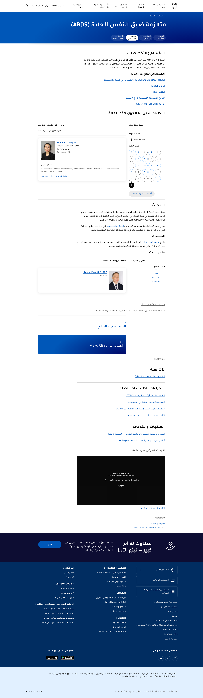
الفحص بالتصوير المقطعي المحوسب (146, 402)
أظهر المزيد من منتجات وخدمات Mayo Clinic (143, 441)
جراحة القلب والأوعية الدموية (150, 104)
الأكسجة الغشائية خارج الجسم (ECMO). (145, 396)
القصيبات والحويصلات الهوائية (150, 376)
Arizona (157, 270)
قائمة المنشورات (151, 242)
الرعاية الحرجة (158, 86)
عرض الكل (156, 282)
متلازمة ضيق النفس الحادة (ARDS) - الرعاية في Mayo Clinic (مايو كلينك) (130, 311)
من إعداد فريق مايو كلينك (153, 304)
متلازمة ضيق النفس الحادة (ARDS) (118, 25)
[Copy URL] (105, 480)
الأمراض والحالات (156, 16)
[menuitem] (159, 37)
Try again (120, 486)
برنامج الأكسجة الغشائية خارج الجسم (145, 98)
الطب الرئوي (158, 92)
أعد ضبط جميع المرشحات (142, 194)
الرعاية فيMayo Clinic (118, 37)
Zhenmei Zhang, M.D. (68, 143)
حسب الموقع (134, 134)
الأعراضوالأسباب (160, 37)
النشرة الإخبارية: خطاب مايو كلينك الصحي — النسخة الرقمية (136, 434)
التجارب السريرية (115, 226)
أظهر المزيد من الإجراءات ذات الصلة (148, 415)
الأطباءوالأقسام (132, 37)
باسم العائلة (134, 146)
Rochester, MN (139, 140)
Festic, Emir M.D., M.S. (95, 272)
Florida (157, 274)
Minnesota (156, 278)
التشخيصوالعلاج (146, 37)
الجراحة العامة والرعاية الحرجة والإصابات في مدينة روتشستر (134, 80)
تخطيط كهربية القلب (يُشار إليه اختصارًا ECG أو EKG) (140, 409)
